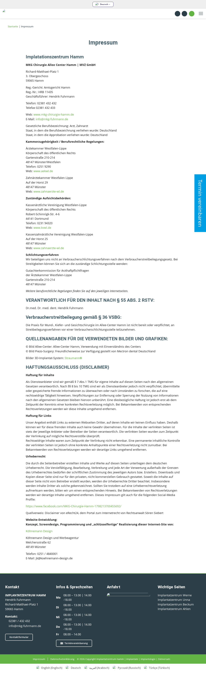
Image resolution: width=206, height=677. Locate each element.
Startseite (12, 26)
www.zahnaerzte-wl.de (48, 191)
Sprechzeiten (184, 13)
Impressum (39, 659)
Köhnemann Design (39, 531)
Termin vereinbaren (200, 203)
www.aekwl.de (43, 171)
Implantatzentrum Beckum (176, 604)
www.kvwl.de (42, 228)
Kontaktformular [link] (18, 637)
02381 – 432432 (192, 13)
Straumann (73, 358)
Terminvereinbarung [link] (76, 643)
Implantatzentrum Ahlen (174, 609)
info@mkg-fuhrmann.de (52, 119)
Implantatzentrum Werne (175, 595)
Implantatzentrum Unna (174, 600)
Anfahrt (177, 13)
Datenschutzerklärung (62, 659)
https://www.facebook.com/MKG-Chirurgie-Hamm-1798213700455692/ (73, 506)
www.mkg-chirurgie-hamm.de (53, 114)
